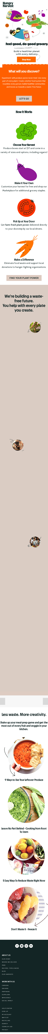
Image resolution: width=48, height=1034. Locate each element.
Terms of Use (7, 1026)
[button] (2, 701)
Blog (4, 971)
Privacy (5, 1030)
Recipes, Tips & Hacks (10, 968)
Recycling (6, 1020)
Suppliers (6, 994)
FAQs (3, 965)
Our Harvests (7, 974)
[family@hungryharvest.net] (31, 946)
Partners (6, 991)
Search (5, 1023)
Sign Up (5, 1011)
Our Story (6, 959)
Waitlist (5, 1017)
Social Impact (7, 1000)
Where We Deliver (9, 962)
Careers (5, 985)
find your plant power (24, 278)
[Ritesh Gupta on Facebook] (17, 946)
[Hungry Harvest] (22, 946)
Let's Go (24, 98)
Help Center (7, 1008)
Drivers (5, 988)
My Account (6, 1014)
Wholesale (6, 997)
